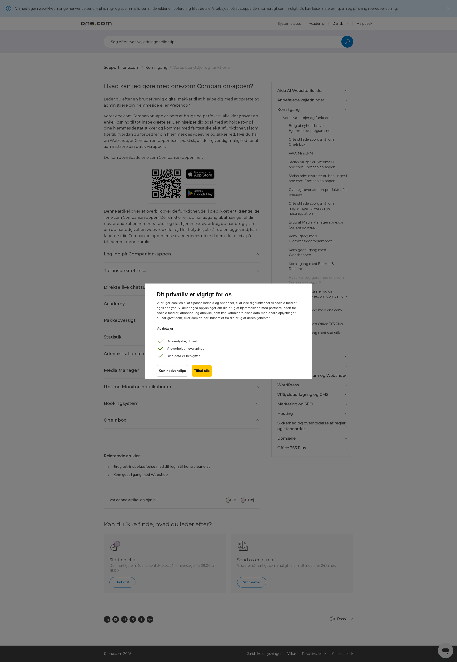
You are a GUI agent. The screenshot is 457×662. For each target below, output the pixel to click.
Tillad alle (202, 371)
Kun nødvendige (172, 371)
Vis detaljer (165, 328)
